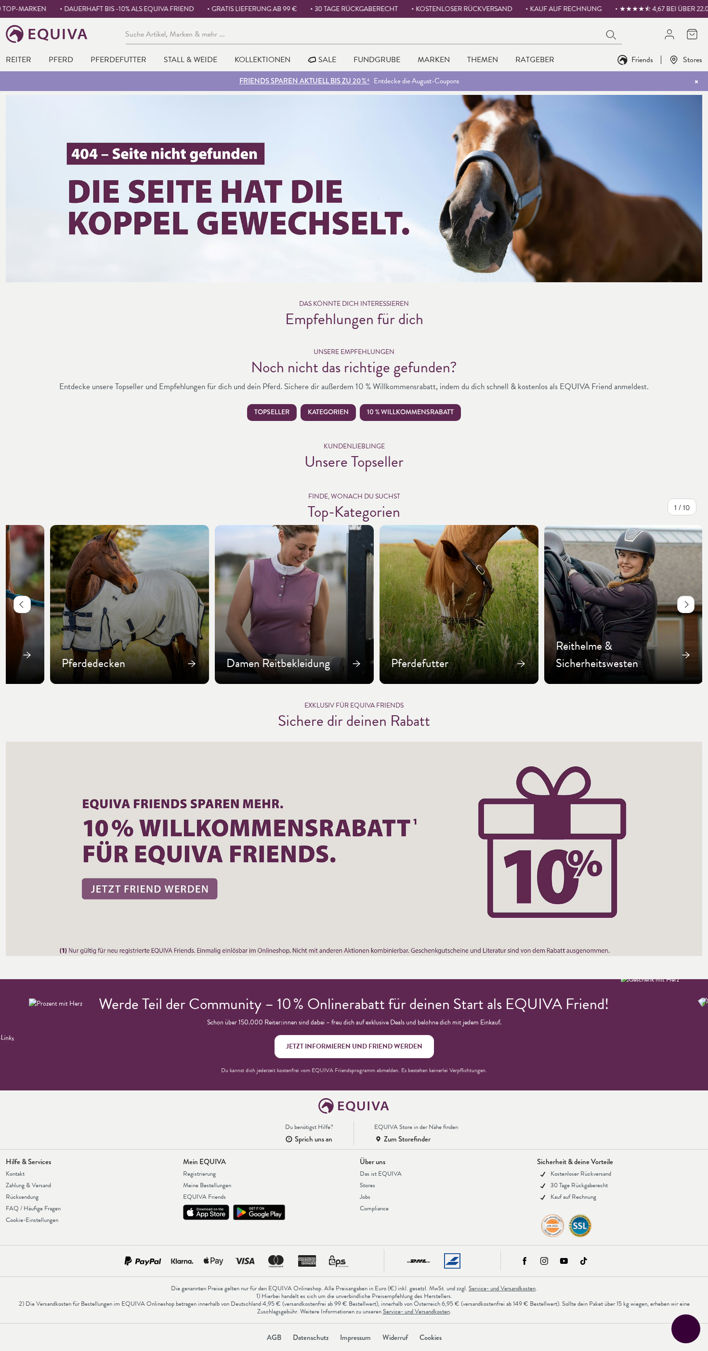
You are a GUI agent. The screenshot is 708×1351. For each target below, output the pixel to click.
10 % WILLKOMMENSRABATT (410, 412)
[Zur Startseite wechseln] (47, 34)
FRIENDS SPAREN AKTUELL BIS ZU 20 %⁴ (304, 81)
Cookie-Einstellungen (32, 1220)
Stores (692, 59)
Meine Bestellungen (207, 1185)
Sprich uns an (313, 1139)
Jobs (365, 1197)
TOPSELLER (271, 412)
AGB (274, 1337)
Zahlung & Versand (28, 1185)
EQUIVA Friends (204, 1197)
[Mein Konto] (669, 34)
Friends (642, 59)
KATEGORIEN (328, 412)
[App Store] (206, 1212)
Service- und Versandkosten (502, 1288)
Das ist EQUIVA (381, 1174)
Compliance (374, 1208)
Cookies (431, 1337)
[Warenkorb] (692, 34)
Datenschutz (310, 1337)
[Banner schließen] (696, 81)
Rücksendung (22, 1197)
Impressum (355, 1337)
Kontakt (15, 1174)
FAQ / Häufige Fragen (33, 1208)
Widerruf (395, 1337)
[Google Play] (259, 1212)
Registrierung (199, 1174)
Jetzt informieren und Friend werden (354, 1046)
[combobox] (363, 34)
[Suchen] (612, 34)
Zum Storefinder (407, 1139)
